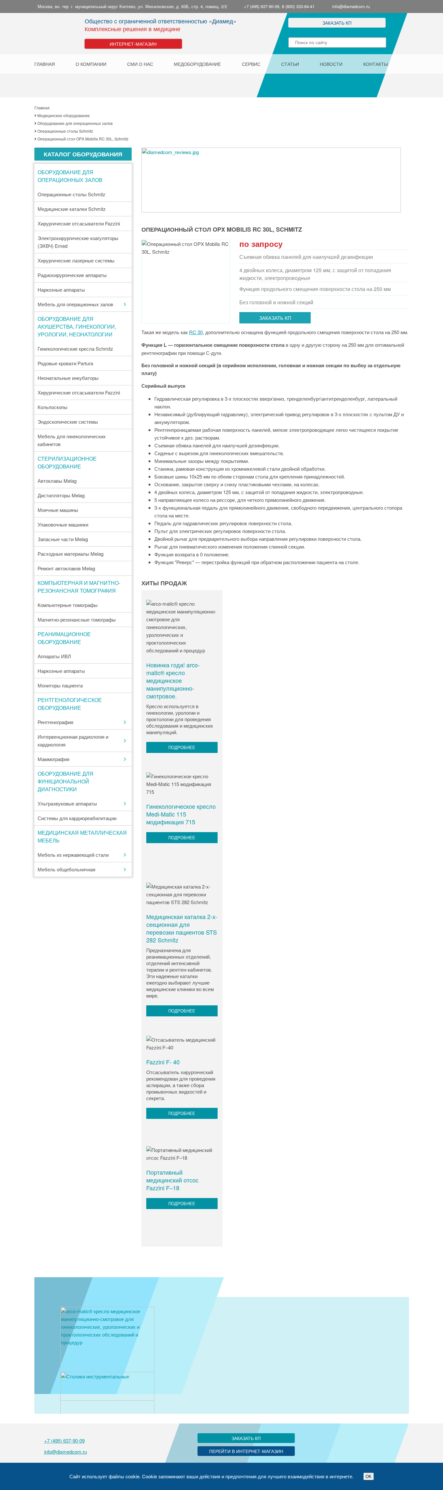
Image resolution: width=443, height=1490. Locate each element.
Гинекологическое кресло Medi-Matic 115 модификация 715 (181, 814)
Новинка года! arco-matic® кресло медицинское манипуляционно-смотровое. (173, 680)
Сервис (251, 64)
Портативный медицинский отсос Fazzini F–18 (172, 1180)
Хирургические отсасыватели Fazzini (79, 223)
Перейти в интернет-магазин (246, 1451)
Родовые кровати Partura (65, 363)
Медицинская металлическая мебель (82, 836)
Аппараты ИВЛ (54, 656)
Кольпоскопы (52, 407)
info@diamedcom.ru (351, 6)
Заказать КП (337, 22)
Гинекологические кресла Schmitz (75, 348)
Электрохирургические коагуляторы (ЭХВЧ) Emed (78, 242)
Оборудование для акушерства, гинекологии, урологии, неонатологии (77, 326)
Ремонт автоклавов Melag (66, 568)
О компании (91, 64)
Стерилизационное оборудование (67, 462)
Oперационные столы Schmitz (71, 194)
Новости (331, 64)
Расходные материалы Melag (70, 553)
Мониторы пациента (60, 685)
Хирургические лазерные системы (76, 260)
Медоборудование (197, 64)
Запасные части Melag (63, 539)
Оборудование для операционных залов (70, 176)
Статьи (290, 64)
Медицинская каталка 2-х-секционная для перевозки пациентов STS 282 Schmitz (181, 928)
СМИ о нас (140, 64)
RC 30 (196, 332)
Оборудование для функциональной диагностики (65, 781)
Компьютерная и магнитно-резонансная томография (79, 586)
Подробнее (181, 747)
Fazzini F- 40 (163, 1062)
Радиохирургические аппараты (72, 275)
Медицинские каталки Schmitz (72, 208)
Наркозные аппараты (61, 289)
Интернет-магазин (133, 44)
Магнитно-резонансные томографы (77, 619)
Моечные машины (58, 509)
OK (368, 1476)
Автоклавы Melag (57, 480)
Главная (44, 64)
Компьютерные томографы (68, 604)
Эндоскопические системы (68, 421)
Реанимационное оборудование (64, 638)
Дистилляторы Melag (61, 495)
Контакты (375, 64)
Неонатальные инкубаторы (68, 377)
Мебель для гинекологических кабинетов (72, 440)
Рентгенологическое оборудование (70, 703)
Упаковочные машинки (63, 524)
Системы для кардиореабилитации (77, 818)
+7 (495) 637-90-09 (64, 1440)
